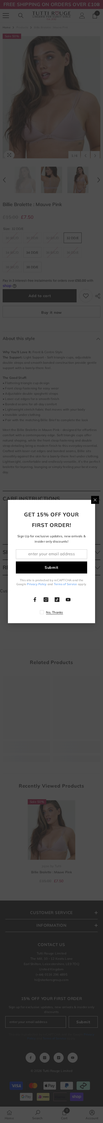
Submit (51, 567)
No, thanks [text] (54, 612)
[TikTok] (57, 599)
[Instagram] (46, 599)
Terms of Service (65, 584)
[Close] (95, 500)
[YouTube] (68, 599)
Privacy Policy (36, 584)
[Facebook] (34, 599)
